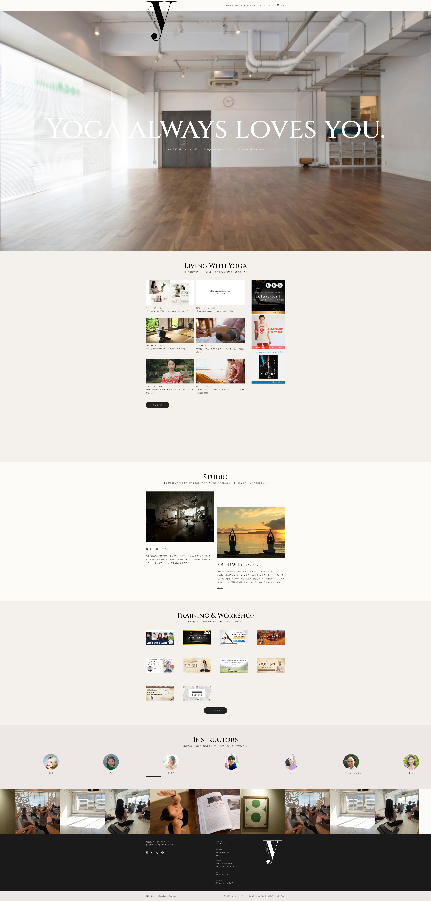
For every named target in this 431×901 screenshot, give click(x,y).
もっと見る (158, 405)
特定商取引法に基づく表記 (257, 896)
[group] (51, 765)
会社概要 (227, 896)
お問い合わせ (280, 896)
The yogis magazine (249, 5)
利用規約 (271, 896)
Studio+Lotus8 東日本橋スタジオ (227, 863)
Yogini (262, 5)
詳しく (148, 568)
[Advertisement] (268, 418)
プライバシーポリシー (239, 896)
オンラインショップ (222, 875)
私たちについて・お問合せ (224, 883)
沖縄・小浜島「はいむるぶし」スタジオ (229, 866)
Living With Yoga (231, 5)
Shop (281, 5)
